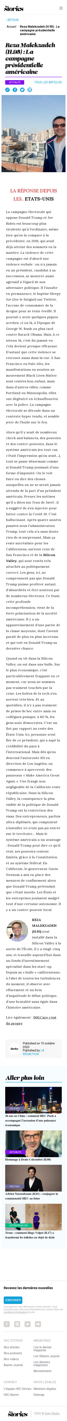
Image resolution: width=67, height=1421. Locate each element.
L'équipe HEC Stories (17, 1389)
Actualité (14, 82)
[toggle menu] (61, 8)
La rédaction (33, 1052)
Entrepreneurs (19, 1225)
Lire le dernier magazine (43, 1348)
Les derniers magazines (42, 1363)
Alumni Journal (13, 1365)
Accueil (11, 26)
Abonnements (43, 1371)
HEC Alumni (11, 1395)
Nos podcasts (13, 1353)
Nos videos (11, 1359)
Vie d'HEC (15, 1108)
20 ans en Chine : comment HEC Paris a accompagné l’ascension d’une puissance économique (30, 1120)
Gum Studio (52, 1413)
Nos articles (12, 1347)
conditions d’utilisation (15, 1312)
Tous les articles (48, 82)
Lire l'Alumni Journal (46, 1356)
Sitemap (39, 1395)
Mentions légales (45, 1389)
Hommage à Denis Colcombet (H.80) (28, 1159)
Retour (12, 20)
